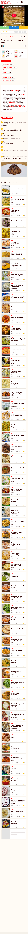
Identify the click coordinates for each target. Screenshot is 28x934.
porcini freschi (12, 102)
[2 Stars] (17, 32)
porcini (22, 94)
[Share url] (21, 37)
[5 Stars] (25, 32)
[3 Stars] (20, 32)
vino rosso (11, 106)
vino (21, 91)
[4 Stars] (22, 32)
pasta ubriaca (18, 105)
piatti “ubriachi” (15, 90)
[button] (25, 37)
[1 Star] (14, 32)
